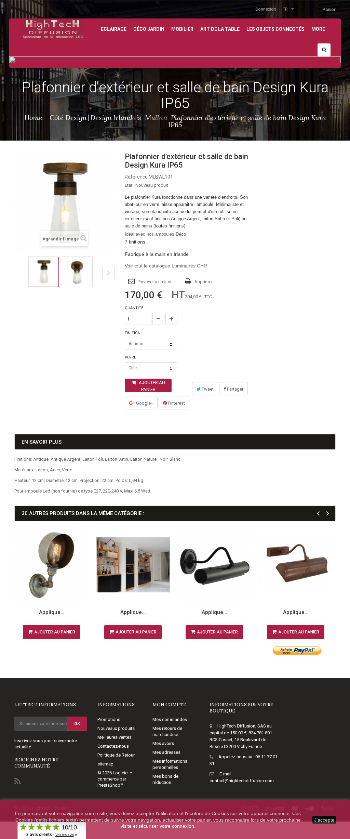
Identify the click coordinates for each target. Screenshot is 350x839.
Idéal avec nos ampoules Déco (155, 234)
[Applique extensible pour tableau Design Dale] (133, 565)
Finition (133, 333)
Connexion (265, 9)
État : (129, 185)
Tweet (207, 389)
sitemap (105, 763)
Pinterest (176, 403)
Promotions (108, 719)
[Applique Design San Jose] (51, 565)
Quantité (134, 308)
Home (33, 117)
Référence (136, 177)
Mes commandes (169, 719)
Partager (234, 389)
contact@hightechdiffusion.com (242, 780)
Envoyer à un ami (154, 281)
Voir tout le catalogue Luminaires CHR (166, 265)
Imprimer (204, 281)
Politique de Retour (116, 755)
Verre (131, 357)
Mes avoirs (163, 743)
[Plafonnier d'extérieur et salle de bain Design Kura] (44, 272)
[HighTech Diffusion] (53, 28)
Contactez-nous (113, 746)
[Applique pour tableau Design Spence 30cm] (295, 565)
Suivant (108, 273)
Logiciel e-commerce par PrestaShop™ (115, 779)
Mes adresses (166, 752)
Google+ (144, 403)
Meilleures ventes (114, 737)
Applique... (52, 612)
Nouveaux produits (116, 728)
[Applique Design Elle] (214, 565)
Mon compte (169, 705)
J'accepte (324, 820)
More (318, 29)
